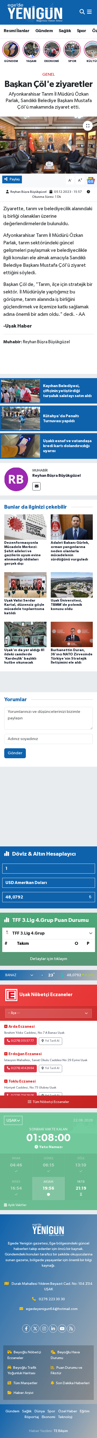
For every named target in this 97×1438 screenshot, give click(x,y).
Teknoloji (65, 1417)
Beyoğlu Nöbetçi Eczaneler (24, 1355)
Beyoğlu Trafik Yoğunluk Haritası (22, 1370)
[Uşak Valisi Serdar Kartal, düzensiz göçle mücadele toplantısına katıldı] (25, 585)
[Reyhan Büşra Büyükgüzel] (16, 479)
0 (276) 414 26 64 (22, 1068)
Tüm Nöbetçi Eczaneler (51, 1102)
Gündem (44, 31)
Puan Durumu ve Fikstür (67, 1370)
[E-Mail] (36, 486)
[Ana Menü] (89, 12)
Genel (48, 74)
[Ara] (82, 12)
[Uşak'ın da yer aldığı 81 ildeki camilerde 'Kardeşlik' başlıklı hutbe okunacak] (25, 634)
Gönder (15, 753)
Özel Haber (67, 1411)
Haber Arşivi (23, 1393)
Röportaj (32, 1417)
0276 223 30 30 (52, 1299)
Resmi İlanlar (16, 31)
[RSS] (71, 1328)
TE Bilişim (60, 1431)
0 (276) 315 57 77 (22, 1040)
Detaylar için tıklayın (48, 959)
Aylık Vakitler (17, 1205)
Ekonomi (48, 1417)
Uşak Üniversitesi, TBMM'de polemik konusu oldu (66, 605)
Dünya (40, 1411)
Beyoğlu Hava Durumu (65, 1355)
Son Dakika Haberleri (73, 1383)
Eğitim (85, 1411)
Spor (81, 31)
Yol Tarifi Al (52, 1040)
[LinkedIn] (53, 1328)
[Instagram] (44, 1328)
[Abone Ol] (91, 180)
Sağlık (65, 31)
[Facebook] (26, 1328)
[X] (35, 1328)
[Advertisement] (48, 808)
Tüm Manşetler (25, 1383)
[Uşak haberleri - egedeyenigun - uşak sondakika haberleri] (35, 12)
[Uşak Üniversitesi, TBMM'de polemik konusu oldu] (72, 585)
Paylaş (15, 179)
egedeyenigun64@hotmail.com (52, 1309)
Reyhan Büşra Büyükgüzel (28, 192)
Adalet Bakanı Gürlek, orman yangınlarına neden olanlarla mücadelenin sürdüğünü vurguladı (70, 551)
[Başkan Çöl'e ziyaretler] (48, 145)
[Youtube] (62, 1328)
